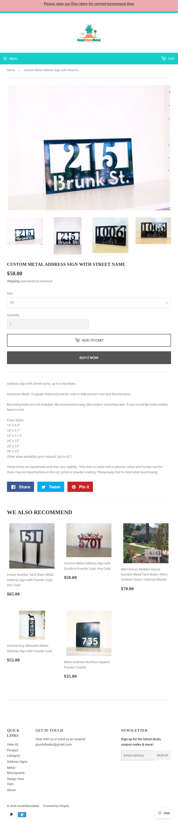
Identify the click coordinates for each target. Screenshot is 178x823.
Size (10, 293)
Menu (13, 58)
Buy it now (89, 358)
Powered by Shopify (56, 806)
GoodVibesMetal (28, 806)
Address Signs (17, 762)
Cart (171, 58)
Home (11, 70)
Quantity (13, 315)
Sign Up (162, 755)
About (11, 790)
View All (12, 744)
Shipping (13, 281)
